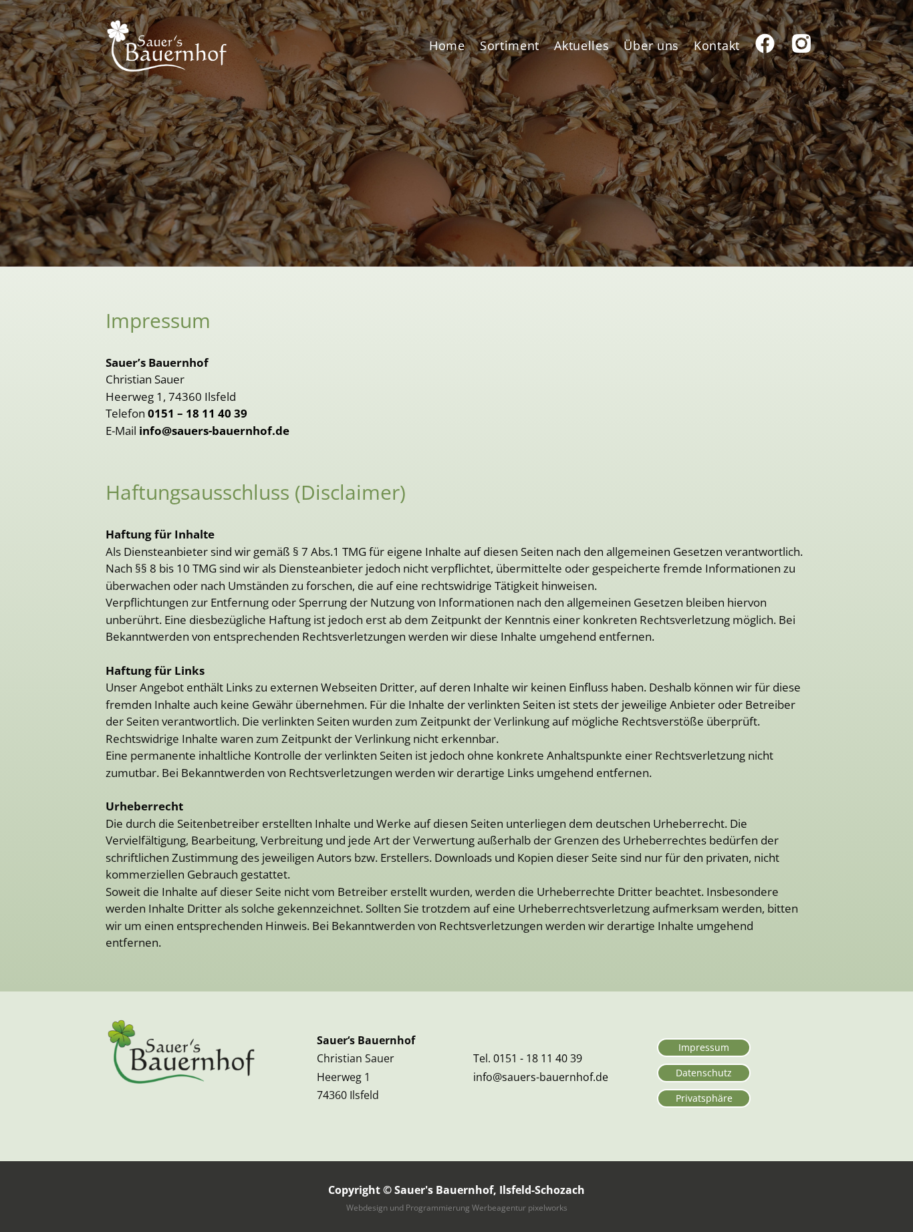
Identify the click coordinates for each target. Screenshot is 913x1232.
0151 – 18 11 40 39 (197, 413)
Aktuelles (581, 45)
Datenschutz (704, 1072)
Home (447, 45)
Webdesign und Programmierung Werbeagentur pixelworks (456, 1207)
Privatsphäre (704, 1098)
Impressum (703, 1047)
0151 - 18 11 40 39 (537, 1058)
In (796, 45)
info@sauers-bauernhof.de (214, 430)
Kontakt (717, 45)
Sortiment (509, 45)
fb (761, 45)
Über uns (651, 45)
